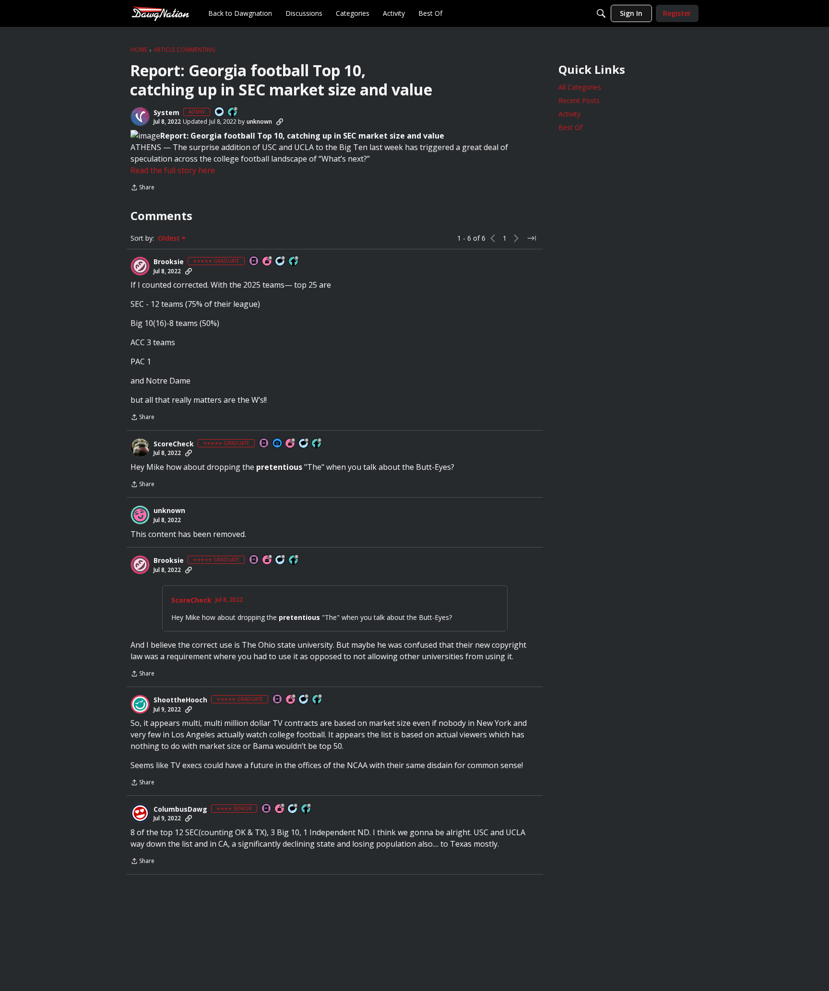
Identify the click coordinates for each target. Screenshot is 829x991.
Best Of (570, 127)
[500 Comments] (280, 261)
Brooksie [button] (169, 261)
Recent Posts (579, 100)
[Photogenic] (278, 443)
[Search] (601, 13)
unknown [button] (259, 121)
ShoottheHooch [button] (180, 700)
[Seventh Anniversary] (280, 809)
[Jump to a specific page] (531, 238)
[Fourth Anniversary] (267, 261)
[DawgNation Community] (160, 13)
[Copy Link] (279, 121)
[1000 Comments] (304, 699)
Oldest (170, 238)
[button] (140, 116)
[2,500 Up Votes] (317, 699)
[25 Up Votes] (233, 112)
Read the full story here (172, 170)
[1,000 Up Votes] (294, 261)
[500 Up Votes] (306, 809)
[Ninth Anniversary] (290, 443)
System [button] (166, 112)
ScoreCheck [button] (174, 444)
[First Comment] (219, 112)
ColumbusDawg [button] (180, 809)
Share (142, 188)
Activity (569, 113)
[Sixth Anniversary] (291, 699)
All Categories (579, 87)
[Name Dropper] (254, 261)
